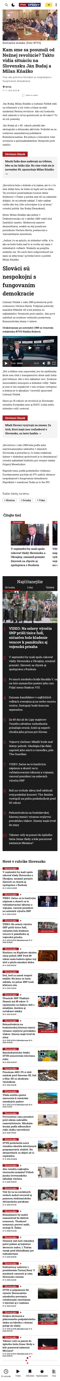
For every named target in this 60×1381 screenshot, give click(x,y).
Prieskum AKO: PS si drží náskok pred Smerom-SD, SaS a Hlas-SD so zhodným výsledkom (19, 1076)
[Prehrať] (6, 363)
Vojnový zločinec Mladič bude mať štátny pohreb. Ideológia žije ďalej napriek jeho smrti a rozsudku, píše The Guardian (31, 748)
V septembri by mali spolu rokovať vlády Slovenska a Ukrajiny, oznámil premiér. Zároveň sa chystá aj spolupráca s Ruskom (32, 663)
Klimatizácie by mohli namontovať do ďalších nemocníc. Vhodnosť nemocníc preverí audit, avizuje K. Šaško (16, 1221)
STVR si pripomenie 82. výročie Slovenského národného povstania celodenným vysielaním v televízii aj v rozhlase (16, 1296)
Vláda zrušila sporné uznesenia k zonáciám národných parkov (15, 1098)
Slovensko (18, 522)
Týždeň (50, 587)
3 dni (30, 587)
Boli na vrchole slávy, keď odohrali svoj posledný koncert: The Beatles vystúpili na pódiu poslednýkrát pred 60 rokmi (32, 797)
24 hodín (10, 587)
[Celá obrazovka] (54, 363)
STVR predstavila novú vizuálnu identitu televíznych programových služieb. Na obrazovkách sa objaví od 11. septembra (19, 1149)
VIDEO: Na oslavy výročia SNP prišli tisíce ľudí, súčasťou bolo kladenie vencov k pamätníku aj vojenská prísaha (30, 637)
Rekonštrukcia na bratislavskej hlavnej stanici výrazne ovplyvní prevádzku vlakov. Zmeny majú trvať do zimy (32, 819)
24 (49, 5)
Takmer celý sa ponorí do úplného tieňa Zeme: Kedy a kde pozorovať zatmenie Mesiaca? (30, 839)
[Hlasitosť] (44, 363)
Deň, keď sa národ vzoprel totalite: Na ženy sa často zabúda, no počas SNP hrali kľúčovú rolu (18, 980)
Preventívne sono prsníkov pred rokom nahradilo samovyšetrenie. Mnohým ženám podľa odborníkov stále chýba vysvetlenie (18, 1123)
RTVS (8, 86)
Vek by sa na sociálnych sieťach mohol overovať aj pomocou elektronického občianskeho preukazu (17, 1196)
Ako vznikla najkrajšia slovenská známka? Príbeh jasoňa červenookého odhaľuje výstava (18, 1173)
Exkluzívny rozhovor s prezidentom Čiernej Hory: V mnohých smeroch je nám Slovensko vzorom (19, 1271)
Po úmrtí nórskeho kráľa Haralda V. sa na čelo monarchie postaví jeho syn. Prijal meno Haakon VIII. (33, 683)
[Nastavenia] (49, 363)
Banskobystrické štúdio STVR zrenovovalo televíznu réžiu (19, 1056)
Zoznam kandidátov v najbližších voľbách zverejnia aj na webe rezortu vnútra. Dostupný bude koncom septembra (32, 703)
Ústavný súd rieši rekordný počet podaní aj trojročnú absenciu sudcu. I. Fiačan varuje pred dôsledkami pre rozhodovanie (18, 1247)
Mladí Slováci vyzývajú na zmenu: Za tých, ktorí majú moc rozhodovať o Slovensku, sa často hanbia (28, 429)
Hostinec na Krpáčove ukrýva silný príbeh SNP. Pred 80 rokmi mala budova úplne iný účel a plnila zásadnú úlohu (19, 957)
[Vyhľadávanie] (6, 5)
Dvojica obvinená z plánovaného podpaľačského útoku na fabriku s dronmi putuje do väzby (19, 1320)
